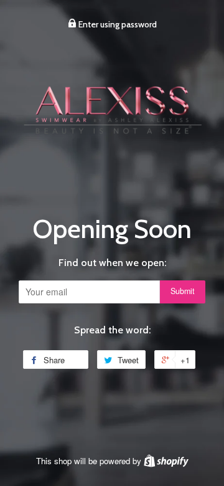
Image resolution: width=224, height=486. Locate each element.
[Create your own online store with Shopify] (166, 461)
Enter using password (117, 24)
